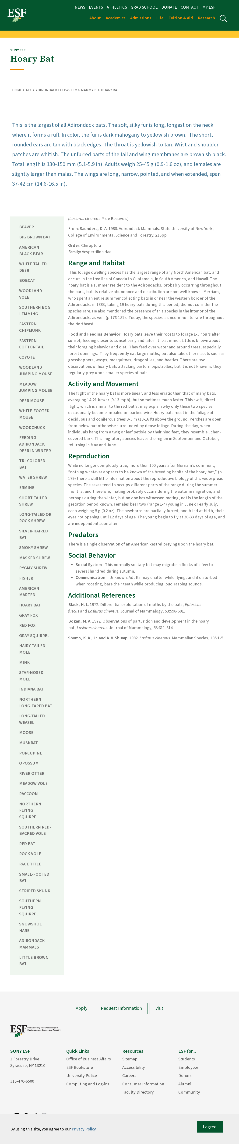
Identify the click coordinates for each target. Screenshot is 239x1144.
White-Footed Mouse (34, 414)
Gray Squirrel (34, 636)
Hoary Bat (30, 605)
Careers (129, 1076)
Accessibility (133, 1067)
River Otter (31, 773)
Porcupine (30, 753)
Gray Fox (28, 615)
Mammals (89, 90)
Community (189, 1092)
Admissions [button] (140, 18)
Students (186, 1059)
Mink (24, 662)
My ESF (208, 7)
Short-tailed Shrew (33, 501)
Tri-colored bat (32, 464)
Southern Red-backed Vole (35, 830)
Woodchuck (32, 428)
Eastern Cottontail (31, 344)
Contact (190, 7)
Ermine (26, 488)
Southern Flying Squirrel (30, 907)
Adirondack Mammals (32, 944)
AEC (29, 90)
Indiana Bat (31, 689)
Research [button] (206, 18)
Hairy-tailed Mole (32, 649)
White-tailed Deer (33, 267)
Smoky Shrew (33, 548)
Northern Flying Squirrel (30, 810)
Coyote (27, 357)
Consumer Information (143, 1084)
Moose (26, 733)
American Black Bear (31, 250)
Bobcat (27, 280)
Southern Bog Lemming (34, 310)
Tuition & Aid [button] (181, 18)
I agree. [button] (210, 1127)
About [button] (95, 18)
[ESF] (16, 15)
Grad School (144, 7)
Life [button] (160, 18)
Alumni (184, 1084)
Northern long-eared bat (35, 702)
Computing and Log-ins (87, 1084)
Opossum (29, 763)
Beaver (26, 227)
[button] (223, 18)
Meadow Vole (33, 783)
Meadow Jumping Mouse (35, 387)
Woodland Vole (30, 294)
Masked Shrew (34, 558)
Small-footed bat (34, 877)
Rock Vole (30, 854)
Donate (169, 7)
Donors (185, 1076)
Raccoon (28, 794)
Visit (159, 1008)
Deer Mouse (31, 401)
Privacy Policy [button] (84, 1129)
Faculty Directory (138, 1092)
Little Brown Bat (34, 960)
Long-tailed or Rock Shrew (35, 517)
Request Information (121, 1008)
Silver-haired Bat (33, 534)
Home (17, 90)
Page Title (30, 864)
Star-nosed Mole (31, 675)
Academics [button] (116, 18)
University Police (81, 1076)
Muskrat (28, 743)
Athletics (117, 7)
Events (96, 7)
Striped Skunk (34, 891)
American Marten (29, 591)
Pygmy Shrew (33, 568)
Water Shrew (33, 477)
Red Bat (27, 844)
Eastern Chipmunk (30, 327)
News (80, 7)
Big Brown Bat (34, 237)
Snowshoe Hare (30, 927)
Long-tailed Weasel (32, 719)
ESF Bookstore (79, 1067)
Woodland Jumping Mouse (35, 370)
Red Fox (27, 625)
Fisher (26, 578)
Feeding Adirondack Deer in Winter (35, 444)
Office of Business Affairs (88, 1059)
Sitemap (129, 1059)
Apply (81, 1008)
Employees (188, 1067)
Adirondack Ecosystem (56, 90)
